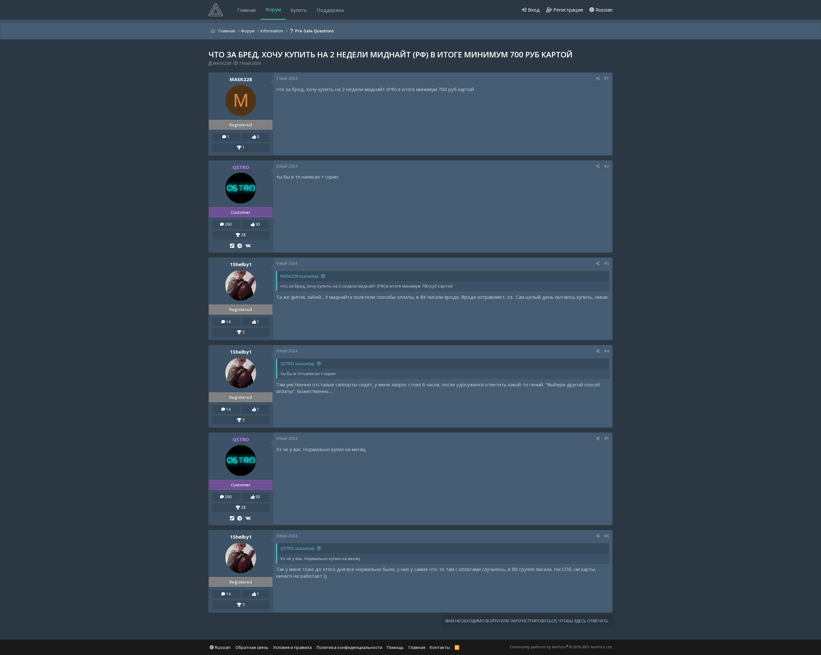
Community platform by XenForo (561, 646)
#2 (606, 166)
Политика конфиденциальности (349, 647)
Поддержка (330, 10)
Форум (273, 9)
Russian (603, 9)
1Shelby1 (241, 264)
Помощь (395, 647)
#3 (606, 263)
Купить (299, 10)
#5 (606, 438)
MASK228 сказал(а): (299, 276)
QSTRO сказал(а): (297, 363)
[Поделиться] (598, 78)
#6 (606, 536)
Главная (246, 10)
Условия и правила (292, 647)
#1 (606, 78)
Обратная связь (251, 647)
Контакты (440, 647)
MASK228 (222, 63)
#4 (606, 351)
